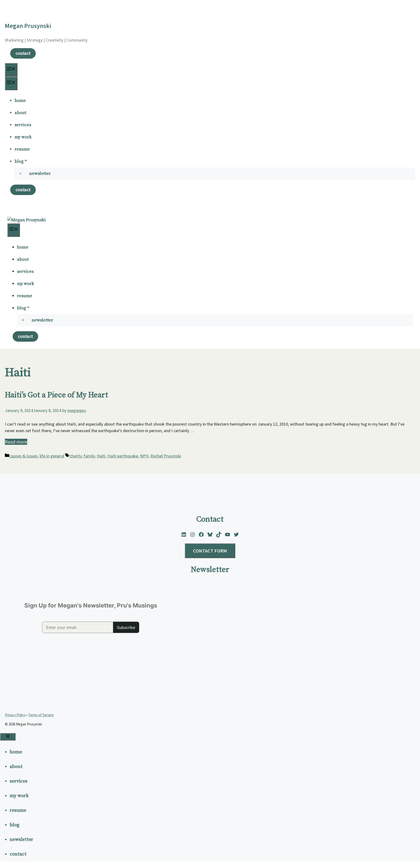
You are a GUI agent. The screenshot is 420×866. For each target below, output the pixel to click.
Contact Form (210, 551)
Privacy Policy (15, 715)
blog (19, 161)
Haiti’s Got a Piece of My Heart (56, 395)
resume (22, 149)
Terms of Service (41, 715)
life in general (52, 456)
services (23, 125)
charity (76, 456)
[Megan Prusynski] (26, 220)
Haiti (101, 456)
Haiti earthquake (122, 456)
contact (23, 53)
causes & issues (23, 456)
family (89, 456)
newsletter (40, 173)
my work (23, 137)
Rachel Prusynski (165, 456)
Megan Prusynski (28, 26)
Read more (16, 442)
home (20, 100)
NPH (144, 456)
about (20, 113)
